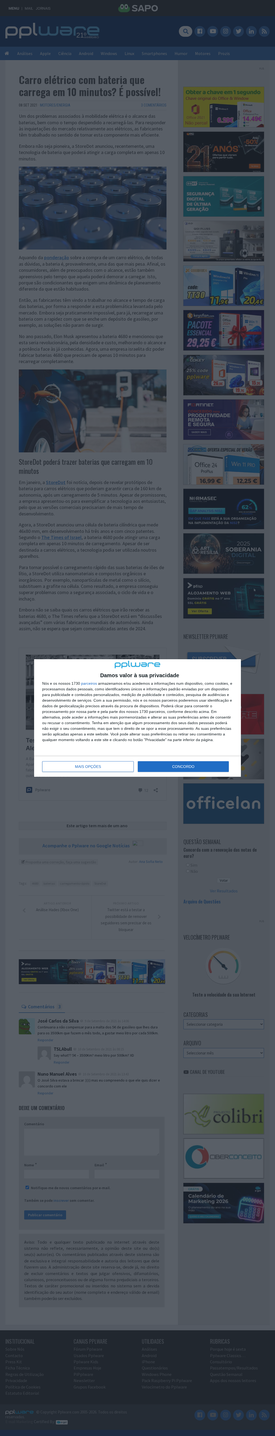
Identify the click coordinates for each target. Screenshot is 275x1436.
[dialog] (137, 718)
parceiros (89, 683)
